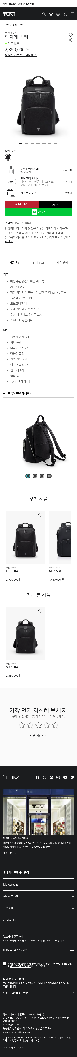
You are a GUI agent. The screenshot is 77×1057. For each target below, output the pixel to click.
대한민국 (18, 1047)
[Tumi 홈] (9, 13)
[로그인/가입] (58, 14)
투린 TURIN (11, 568)
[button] (20, 143)
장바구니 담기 (21, 204)
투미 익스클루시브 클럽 (16, 872)
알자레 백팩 (12, 667)
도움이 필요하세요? (19, 393)
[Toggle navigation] (72, 14)
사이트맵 (35, 1040)
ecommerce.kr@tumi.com (17, 1032)
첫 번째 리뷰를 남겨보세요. (21, 55)
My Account (10, 884)
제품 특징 (14, 262)
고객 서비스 (9, 908)
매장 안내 (8, 852)
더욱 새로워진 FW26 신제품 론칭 (18, 4)
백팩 (7, 25)
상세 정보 (38, 262)
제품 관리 (62, 262)
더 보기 (9, 240)
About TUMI (10, 896)
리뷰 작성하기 (38, 735)
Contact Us (9, 920)
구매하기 (55, 204)
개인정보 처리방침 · (20, 1040)
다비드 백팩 (12, 571)
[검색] (44, 14)
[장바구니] (65, 14)
